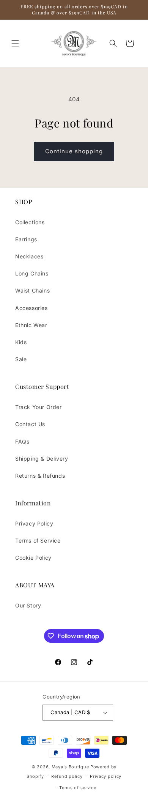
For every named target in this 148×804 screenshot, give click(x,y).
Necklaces (29, 256)
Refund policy (66, 776)
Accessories (31, 308)
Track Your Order (38, 407)
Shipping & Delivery (41, 458)
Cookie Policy (33, 557)
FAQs (22, 441)
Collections (30, 222)
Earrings (26, 239)
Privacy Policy (34, 523)
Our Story (28, 605)
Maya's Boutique (71, 766)
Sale (21, 359)
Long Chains (32, 273)
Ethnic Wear (31, 325)
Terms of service (77, 787)
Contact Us (30, 424)
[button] (15, 43)
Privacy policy (105, 776)
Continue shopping (74, 151)
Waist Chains (32, 290)
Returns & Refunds (40, 475)
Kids (21, 342)
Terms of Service (38, 540)
